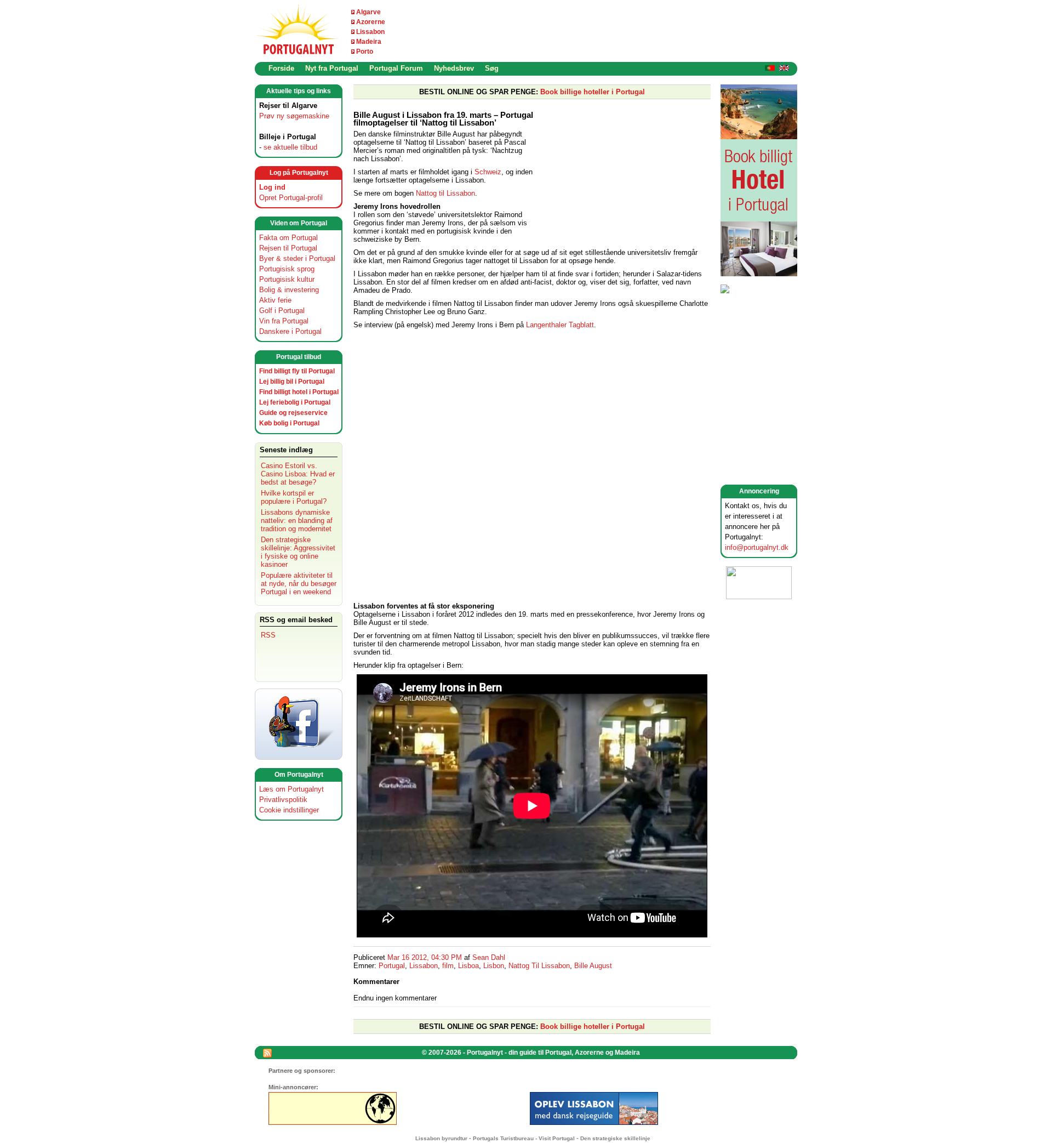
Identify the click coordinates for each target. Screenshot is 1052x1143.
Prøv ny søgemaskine (294, 116)
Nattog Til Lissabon (539, 966)
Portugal (392, 966)
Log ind (272, 187)
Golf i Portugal (282, 310)
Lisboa (468, 966)
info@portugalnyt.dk (756, 547)
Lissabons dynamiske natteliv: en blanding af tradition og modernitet (297, 520)
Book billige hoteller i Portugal (592, 92)
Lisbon (493, 966)
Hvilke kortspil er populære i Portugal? (294, 497)
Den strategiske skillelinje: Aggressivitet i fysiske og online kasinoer (298, 552)
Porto (364, 51)
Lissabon (370, 32)
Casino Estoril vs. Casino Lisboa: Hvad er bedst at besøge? (298, 474)
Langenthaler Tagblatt (559, 325)
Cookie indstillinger (289, 810)
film (448, 966)
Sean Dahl (488, 957)
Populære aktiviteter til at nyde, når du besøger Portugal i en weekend (298, 583)
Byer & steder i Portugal (297, 258)
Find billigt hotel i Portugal (299, 392)
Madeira (368, 42)
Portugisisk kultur (287, 279)
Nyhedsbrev (454, 68)
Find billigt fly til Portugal (297, 371)
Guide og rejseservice (293, 413)
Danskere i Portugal (290, 331)
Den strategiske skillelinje (615, 1138)
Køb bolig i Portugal (289, 423)
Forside (281, 68)
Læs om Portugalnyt (291, 789)
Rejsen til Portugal (288, 248)
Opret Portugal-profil (291, 198)
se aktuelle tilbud (290, 147)
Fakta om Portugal (288, 238)
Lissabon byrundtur (441, 1138)
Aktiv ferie (275, 300)
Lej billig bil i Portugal (291, 381)
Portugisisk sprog (287, 269)
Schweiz (487, 172)
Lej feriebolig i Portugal (294, 402)
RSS (268, 635)
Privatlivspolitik (283, 799)
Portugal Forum (396, 68)
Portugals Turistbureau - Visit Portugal (524, 1138)
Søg (492, 68)
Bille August (593, 966)
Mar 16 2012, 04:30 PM (424, 957)
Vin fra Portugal (283, 321)
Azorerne (370, 22)
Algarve (368, 12)
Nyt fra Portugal (331, 68)
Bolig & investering (289, 290)
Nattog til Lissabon (445, 193)
